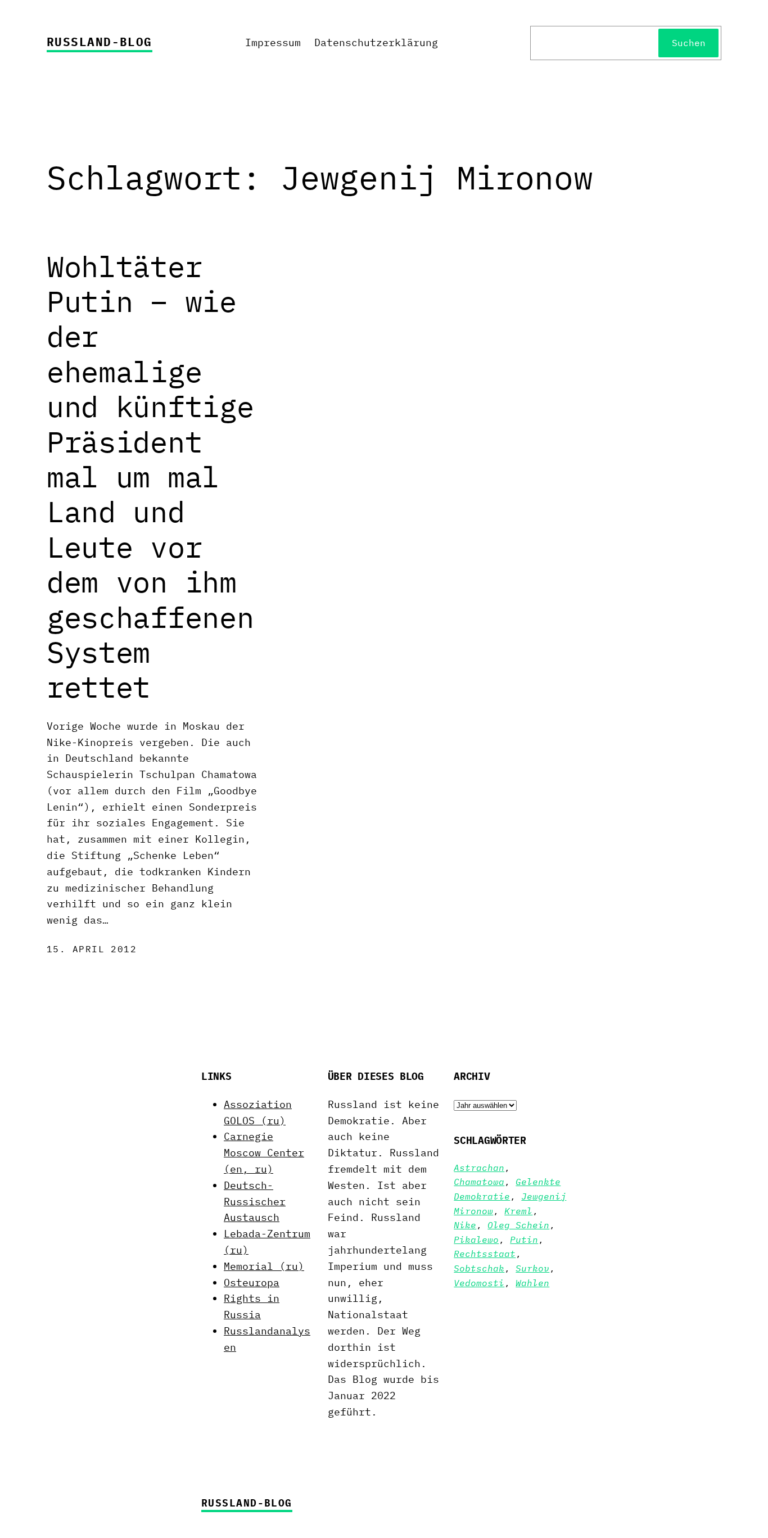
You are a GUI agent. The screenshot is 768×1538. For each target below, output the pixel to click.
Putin (524, 1239)
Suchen (689, 42)
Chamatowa (479, 1181)
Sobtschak (479, 1268)
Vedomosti (479, 1282)
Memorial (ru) (264, 1266)
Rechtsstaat (485, 1253)
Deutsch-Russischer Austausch (255, 1201)
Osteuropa (251, 1282)
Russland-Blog (99, 41)
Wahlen (532, 1282)
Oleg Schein (518, 1225)
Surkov (532, 1268)
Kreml (518, 1210)
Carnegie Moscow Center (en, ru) (264, 1152)
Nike (465, 1225)
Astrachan (479, 1167)
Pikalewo (476, 1239)
